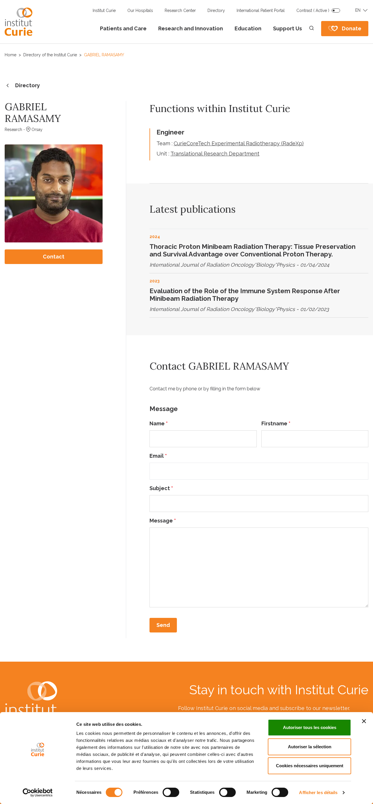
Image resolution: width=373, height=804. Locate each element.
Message (162, 521)
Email (158, 456)
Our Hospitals (140, 10)
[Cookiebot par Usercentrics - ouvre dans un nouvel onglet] (37, 792)
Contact (53, 257)
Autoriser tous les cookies (309, 727)
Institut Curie (104, 10)
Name (158, 423)
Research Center (180, 10)
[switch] (171, 792)
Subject (161, 488)
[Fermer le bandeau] (364, 721)
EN (357, 10)
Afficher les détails (318, 792)
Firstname (276, 423)
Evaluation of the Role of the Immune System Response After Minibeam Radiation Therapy (244, 294)
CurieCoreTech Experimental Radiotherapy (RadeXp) (239, 143)
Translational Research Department (214, 154)
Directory (216, 10)
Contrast (312, 10)
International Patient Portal (261, 10)
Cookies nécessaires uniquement (309, 765)
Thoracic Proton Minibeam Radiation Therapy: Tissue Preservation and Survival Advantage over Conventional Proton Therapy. (252, 250)
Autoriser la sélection (309, 746)
